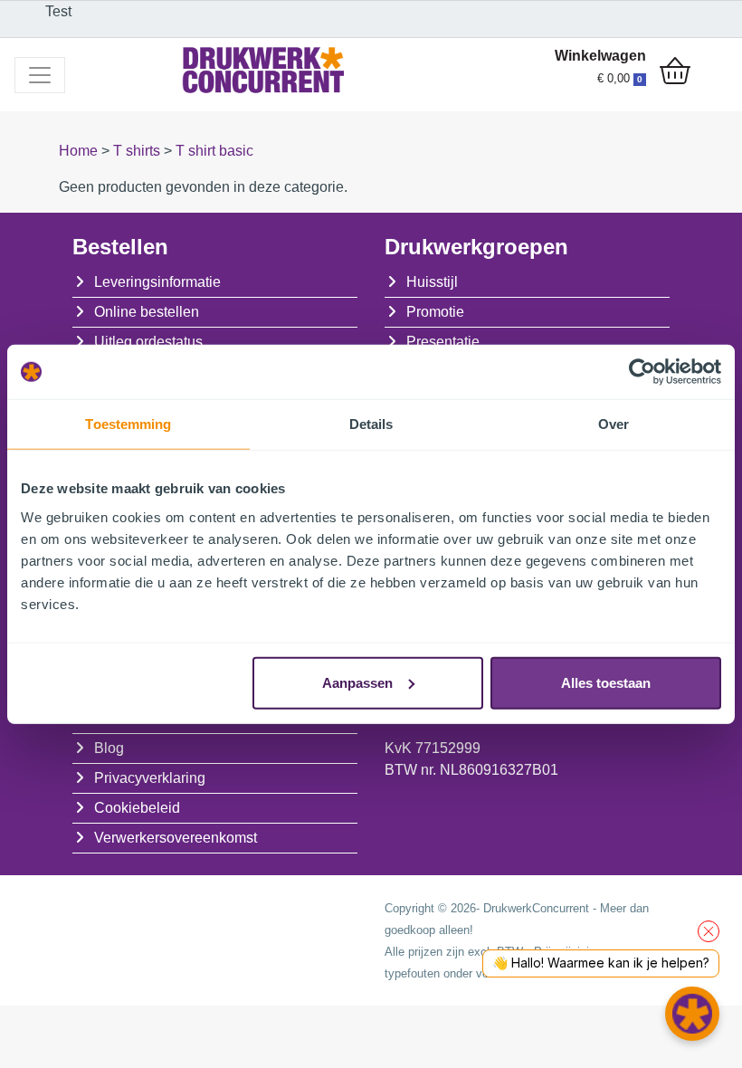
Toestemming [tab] (128, 424)
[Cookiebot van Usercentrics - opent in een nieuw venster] (642, 372)
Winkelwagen (600, 55)
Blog (109, 748)
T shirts (138, 150)
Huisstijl (432, 282)
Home (80, 150)
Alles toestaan (606, 682)
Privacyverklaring (149, 778)
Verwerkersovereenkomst (175, 837)
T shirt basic (214, 150)
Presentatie (443, 341)
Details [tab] (371, 424)
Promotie (435, 311)
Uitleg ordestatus (148, 341)
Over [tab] (613, 424)
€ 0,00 (619, 78)
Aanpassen (357, 682)
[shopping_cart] (675, 72)
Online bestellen (146, 311)
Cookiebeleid (137, 807)
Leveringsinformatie (157, 282)
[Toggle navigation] (39, 75)
